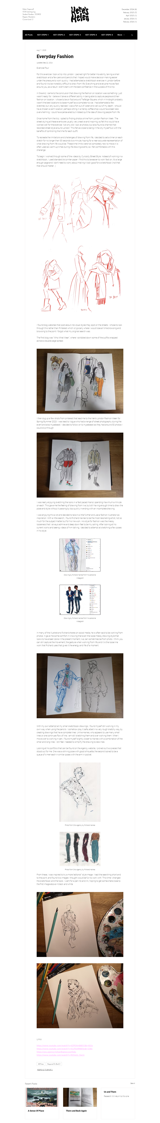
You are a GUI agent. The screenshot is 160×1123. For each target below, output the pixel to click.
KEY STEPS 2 (59, 35)
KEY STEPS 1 (43, 35)
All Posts (29, 35)
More (119, 35)
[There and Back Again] (80, 1097)
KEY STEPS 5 (107, 35)
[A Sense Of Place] (42, 1097)
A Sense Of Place (36, 1111)
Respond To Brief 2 (54, 1064)
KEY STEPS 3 (75, 35)
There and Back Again (76, 1111)
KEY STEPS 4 (91, 35)
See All (132, 1083)
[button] (132, 35)
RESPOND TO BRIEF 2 (45, 1070)
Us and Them (110, 1092)
